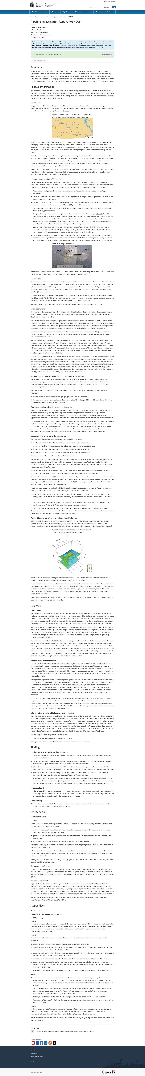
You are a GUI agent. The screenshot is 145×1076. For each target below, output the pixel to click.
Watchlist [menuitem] (87, 12)
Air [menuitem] (45, 12)
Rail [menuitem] (76, 12)
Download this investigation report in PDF (48, 54)
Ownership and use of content (69, 45)
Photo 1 (99, 214)
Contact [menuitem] (109, 12)
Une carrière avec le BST (37, 1056)
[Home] (43, 4)
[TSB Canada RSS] (50, 1043)
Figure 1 (66, 111)
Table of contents (39, 61)
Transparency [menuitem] (34, 1072)
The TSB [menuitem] (34, 12)
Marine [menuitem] (54, 12)
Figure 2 (108, 526)
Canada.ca (106, 1)
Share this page (108, 54)
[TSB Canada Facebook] (41, 1043)
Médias (32, 1061)
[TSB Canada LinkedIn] (45, 1043)
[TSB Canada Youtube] (33, 1043)
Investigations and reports (58, 17)
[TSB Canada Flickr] (37, 1043)
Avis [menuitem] (41, 1072)
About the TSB (34, 1051)
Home (31, 17)
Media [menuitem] (98, 12)
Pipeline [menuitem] (65, 12)
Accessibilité (34, 1053)
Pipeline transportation (41, 17)
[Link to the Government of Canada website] (108, 1072)
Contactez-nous (34, 1059)
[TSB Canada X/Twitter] (54, 1043)
